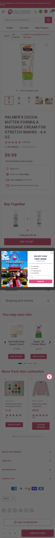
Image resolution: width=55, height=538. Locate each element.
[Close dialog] (52, 253)
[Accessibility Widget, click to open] (49, 376)
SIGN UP (40, 281)
